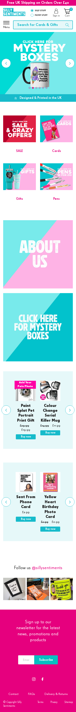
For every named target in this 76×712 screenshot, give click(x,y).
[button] (29, 88)
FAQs (31, 694)
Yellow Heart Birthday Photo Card (50, 507)
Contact (13, 694)
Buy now (26, 436)
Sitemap (68, 702)
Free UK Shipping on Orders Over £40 (38, 3)
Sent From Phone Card (25, 502)
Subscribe (46, 659)
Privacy (53, 702)
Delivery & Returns (56, 694)
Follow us (38, 568)
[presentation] (6, 63)
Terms (40, 702)
